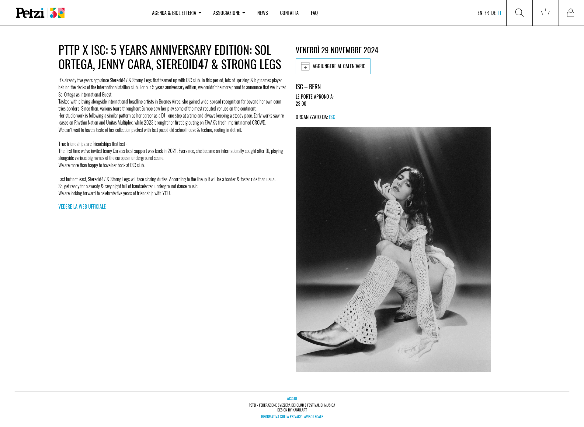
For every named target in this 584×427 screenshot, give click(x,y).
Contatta (289, 12)
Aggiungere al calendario (339, 66)
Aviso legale (313, 416)
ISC (332, 117)
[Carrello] (545, 13)
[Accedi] (571, 13)
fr (487, 12)
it (500, 12)
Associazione (226, 12)
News (262, 12)
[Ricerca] (519, 13)
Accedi (292, 398)
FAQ (314, 12)
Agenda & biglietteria (174, 12)
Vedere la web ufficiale (82, 206)
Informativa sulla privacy (281, 416)
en (480, 12)
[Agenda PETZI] (78, 13)
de (493, 12)
